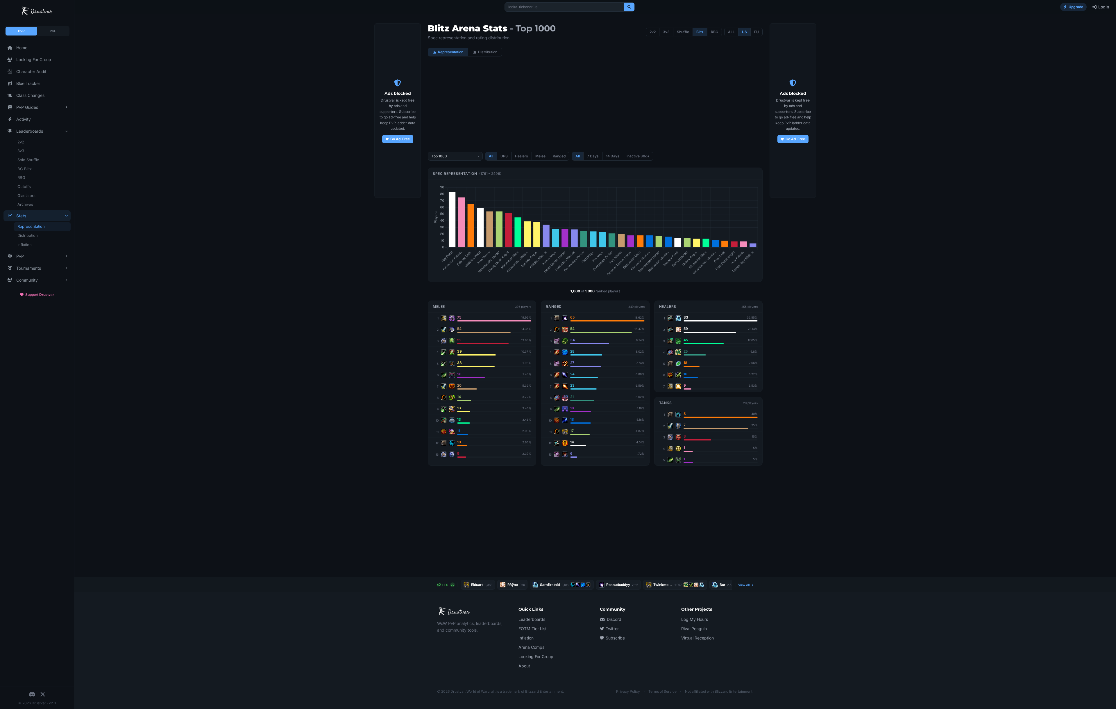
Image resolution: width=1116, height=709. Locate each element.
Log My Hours (694, 619)
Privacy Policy (628, 691)
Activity (23, 119)
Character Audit (31, 71)
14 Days (612, 156)
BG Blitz (24, 168)
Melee (540, 156)
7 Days (593, 156)
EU (756, 32)
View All (744, 585)
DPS (504, 156)
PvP (21, 31)
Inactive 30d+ (638, 156)
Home (21, 47)
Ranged (559, 156)
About (524, 665)
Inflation (24, 244)
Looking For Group (33, 59)
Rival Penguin (694, 628)
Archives (25, 204)
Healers (521, 156)
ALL (731, 32)
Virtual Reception (697, 637)
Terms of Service (662, 691)
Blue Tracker (28, 83)
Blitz (700, 32)
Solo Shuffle (28, 159)
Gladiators (26, 195)
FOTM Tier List (532, 628)
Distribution (27, 235)
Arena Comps (531, 647)
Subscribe (615, 637)
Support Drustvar (39, 294)
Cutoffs (24, 186)
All (491, 156)
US (744, 32)
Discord (614, 619)
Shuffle (683, 32)
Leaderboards (531, 619)
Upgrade (1076, 7)
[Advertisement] (595, 104)
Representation (31, 226)
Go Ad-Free (400, 139)
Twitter (612, 628)
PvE (53, 31)
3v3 (20, 150)
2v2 (20, 142)
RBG (21, 177)
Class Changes (30, 95)
